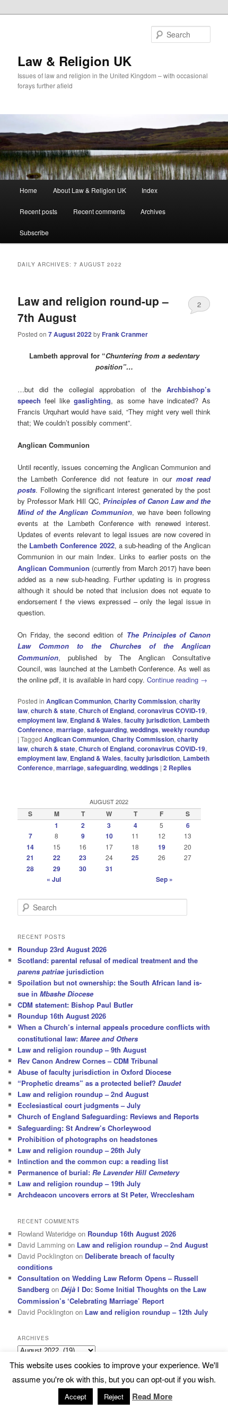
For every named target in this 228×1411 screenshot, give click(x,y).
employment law (42, 720)
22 (56, 857)
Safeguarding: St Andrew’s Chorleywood (84, 1128)
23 (82, 857)
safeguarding (107, 729)
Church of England (106, 710)
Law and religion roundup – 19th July (79, 1183)
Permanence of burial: (98, 1172)
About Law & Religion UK (89, 190)
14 (30, 847)
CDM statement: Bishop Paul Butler (75, 1005)
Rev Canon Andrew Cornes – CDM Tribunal (87, 1061)
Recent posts (38, 211)
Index (149, 190)
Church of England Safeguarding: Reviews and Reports (108, 1116)
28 (30, 868)
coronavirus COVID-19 (171, 710)
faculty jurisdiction (152, 720)
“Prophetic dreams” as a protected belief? (99, 1083)
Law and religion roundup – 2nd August (82, 1094)
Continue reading (177, 680)
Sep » (164, 879)
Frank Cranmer (125, 334)
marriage (70, 729)
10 (109, 836)
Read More (152, 1396)
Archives (153, 211)
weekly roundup (185, 729)
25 (135, 857)
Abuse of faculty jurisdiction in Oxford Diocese (94, 1072)
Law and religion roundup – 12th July (146, 1312)
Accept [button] (75, 1396)
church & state (53, 710)
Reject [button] (114, 1396)
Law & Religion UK (74, 61)
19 (161, 847)
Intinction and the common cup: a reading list (92, 1161)
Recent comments (99, 211)
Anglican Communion (53, 568)
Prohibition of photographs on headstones (87, 1139)
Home (28, 190)
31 (109, 868)
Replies (177, 767)
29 (56, 868)
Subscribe (34, 232)
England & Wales (95, 720)
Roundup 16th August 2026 (61, 1016)
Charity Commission (145, 701)
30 (82, 868)
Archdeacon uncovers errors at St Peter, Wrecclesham (106, 1194)
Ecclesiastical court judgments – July (79, 1105)
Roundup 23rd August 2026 (62, 949)
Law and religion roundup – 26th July (79, 1150)
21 (30, 857)
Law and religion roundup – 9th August (81, 1050)
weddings (144, 729)
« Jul (54, 879)
